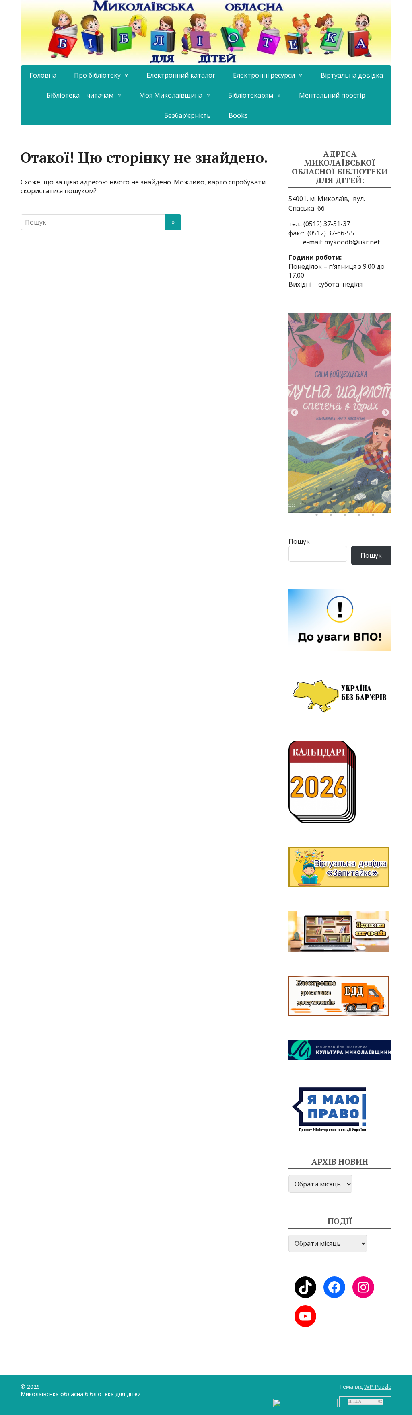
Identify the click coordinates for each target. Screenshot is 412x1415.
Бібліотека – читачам (80, 95)
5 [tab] (361, 491)
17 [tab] (347, 517)
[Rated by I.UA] (305, 1402)
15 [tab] (319, 517)
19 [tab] (375, 517)
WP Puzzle (377, 1386)
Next (385, 413)
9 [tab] (319, 504)
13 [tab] (375, 504)
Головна (42, 75)
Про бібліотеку (97, 75)
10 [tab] (333, 504)
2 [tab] (319, 491)
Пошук (299, 541)
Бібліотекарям (250, 95)
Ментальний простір (332, 95)
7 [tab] (389, 491)
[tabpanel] (339, 413)
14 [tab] (389, 504)
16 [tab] (333, 517)
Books (238, 115)
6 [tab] (375, 491)
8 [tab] (305, 504)
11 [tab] (347, 504)
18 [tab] (361, 517)
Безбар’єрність (187, 115)
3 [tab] (333, 491)
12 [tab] (361, 504)
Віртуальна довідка (352, 75)
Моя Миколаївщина (170, 95)
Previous (294, 413)
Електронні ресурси (264, 75)
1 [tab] (305, 491)
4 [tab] (347, 491)
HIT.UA (354, 1401)
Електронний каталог (180, 75)
